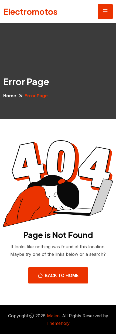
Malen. (54, 315)
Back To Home (62, 275)
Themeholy (58, 323)
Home (9, 95)
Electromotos (30, 11)
